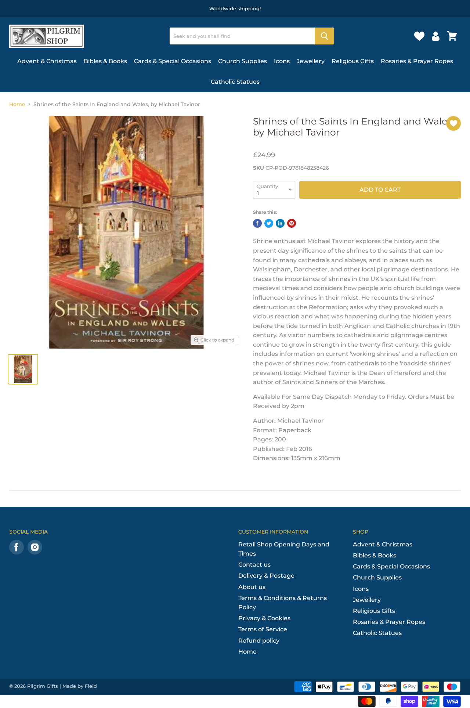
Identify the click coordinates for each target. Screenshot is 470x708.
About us (251, 587)
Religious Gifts (353, 61)
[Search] (324, 36)
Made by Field (79, 686)
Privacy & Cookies (264, 618)
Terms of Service (262, 629)
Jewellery (311, 61)
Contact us (254, 564)
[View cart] (452, 36)
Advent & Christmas (47, 61)
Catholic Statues (235, 81)
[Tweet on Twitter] (268, 223)
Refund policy (258, 640)
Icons (282, 61)
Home (17, 104)
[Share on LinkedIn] (280, 223)
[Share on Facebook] (257, 223)
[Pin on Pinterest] (291, 223)
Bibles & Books (105, 61)
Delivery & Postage (266, 575)
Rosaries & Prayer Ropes (417, 61)
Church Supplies (242, 61)
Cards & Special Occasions (172, 61)
